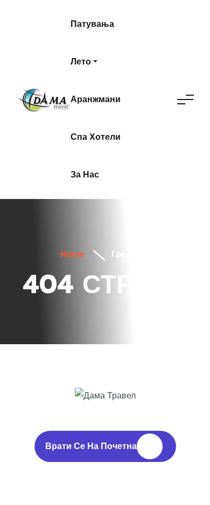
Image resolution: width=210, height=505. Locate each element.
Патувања (92, 24)
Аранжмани (96, 99)
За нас (85, 174)
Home (71, 254)
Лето (81, 61)
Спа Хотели (96, 136)
